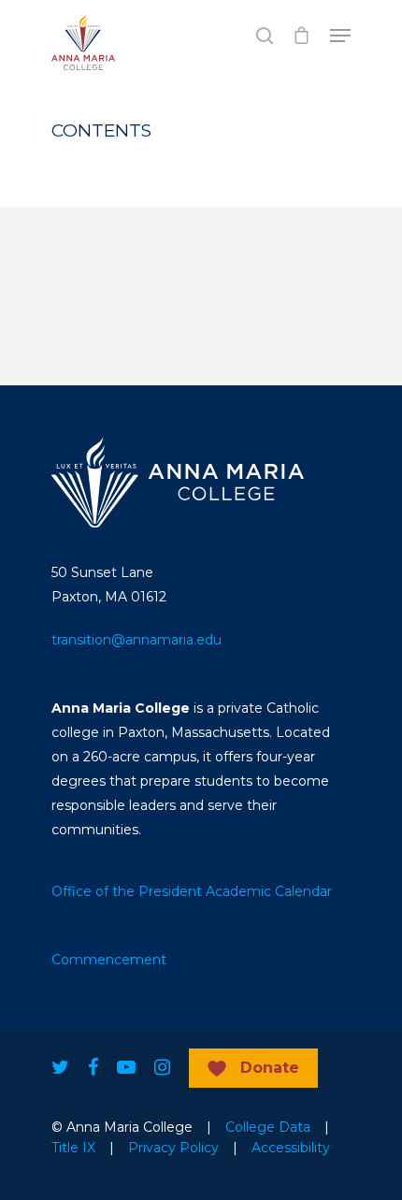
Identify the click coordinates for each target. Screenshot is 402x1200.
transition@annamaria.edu (136, 639)
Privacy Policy (173, 1147)
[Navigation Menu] (340, 35)
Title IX (73, 1147)
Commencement (108, 959)
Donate (269, 1068)
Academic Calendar (269, 891)
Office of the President (126, 891)
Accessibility (290, 1147)
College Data (267, 1127)
